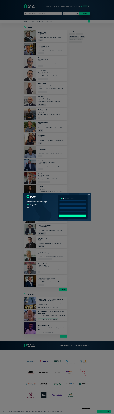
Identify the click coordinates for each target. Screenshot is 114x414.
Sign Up (72, 215)
